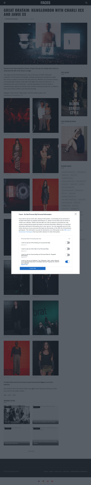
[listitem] (45, 239)
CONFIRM (32, 268)
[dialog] (45, 242)
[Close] (76, 214)
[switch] (67, 242)
